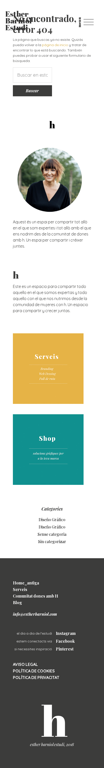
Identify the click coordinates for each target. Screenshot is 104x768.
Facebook (65, 641)
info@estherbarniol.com (35, 614)
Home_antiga (26, 582)
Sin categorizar (52, 541)
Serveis (20, 589)
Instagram (66, 633)
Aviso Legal (25, 664)
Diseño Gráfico (52, 519)
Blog (17, 602)
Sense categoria (52, 534)
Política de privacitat (36, 677)
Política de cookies (34, 670)
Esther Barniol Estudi (18, 22)
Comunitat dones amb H (35, 596)
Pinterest (64, 649)
